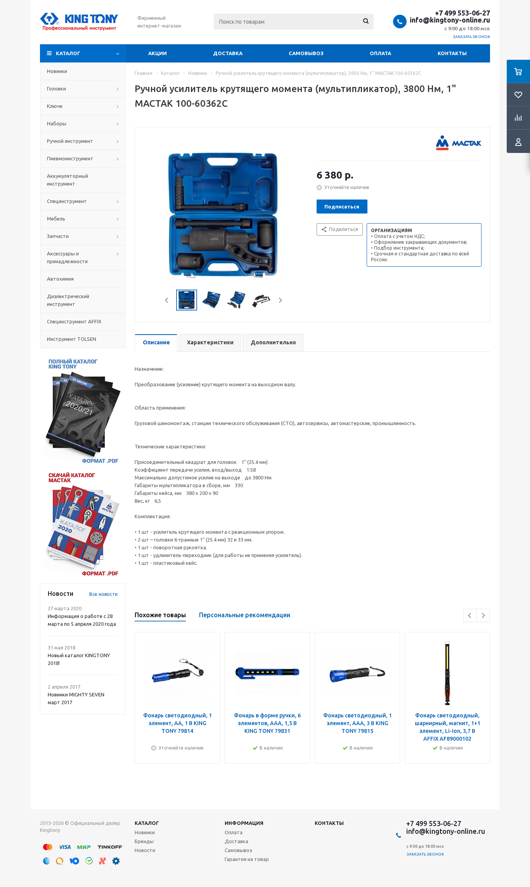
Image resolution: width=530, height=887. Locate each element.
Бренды (144, 841)
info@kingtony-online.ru (450, 19)
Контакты (452, 53)
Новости (145, 850)
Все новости (103, 594)
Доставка (227, 53)
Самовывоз (306, 53)
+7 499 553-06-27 (462, 12)
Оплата (380, 53)
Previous (167, 300)
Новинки (145, 832)
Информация (244, 823)
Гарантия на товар (247, 859)
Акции (157, 53)
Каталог (68, 53)
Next (280, 300)
